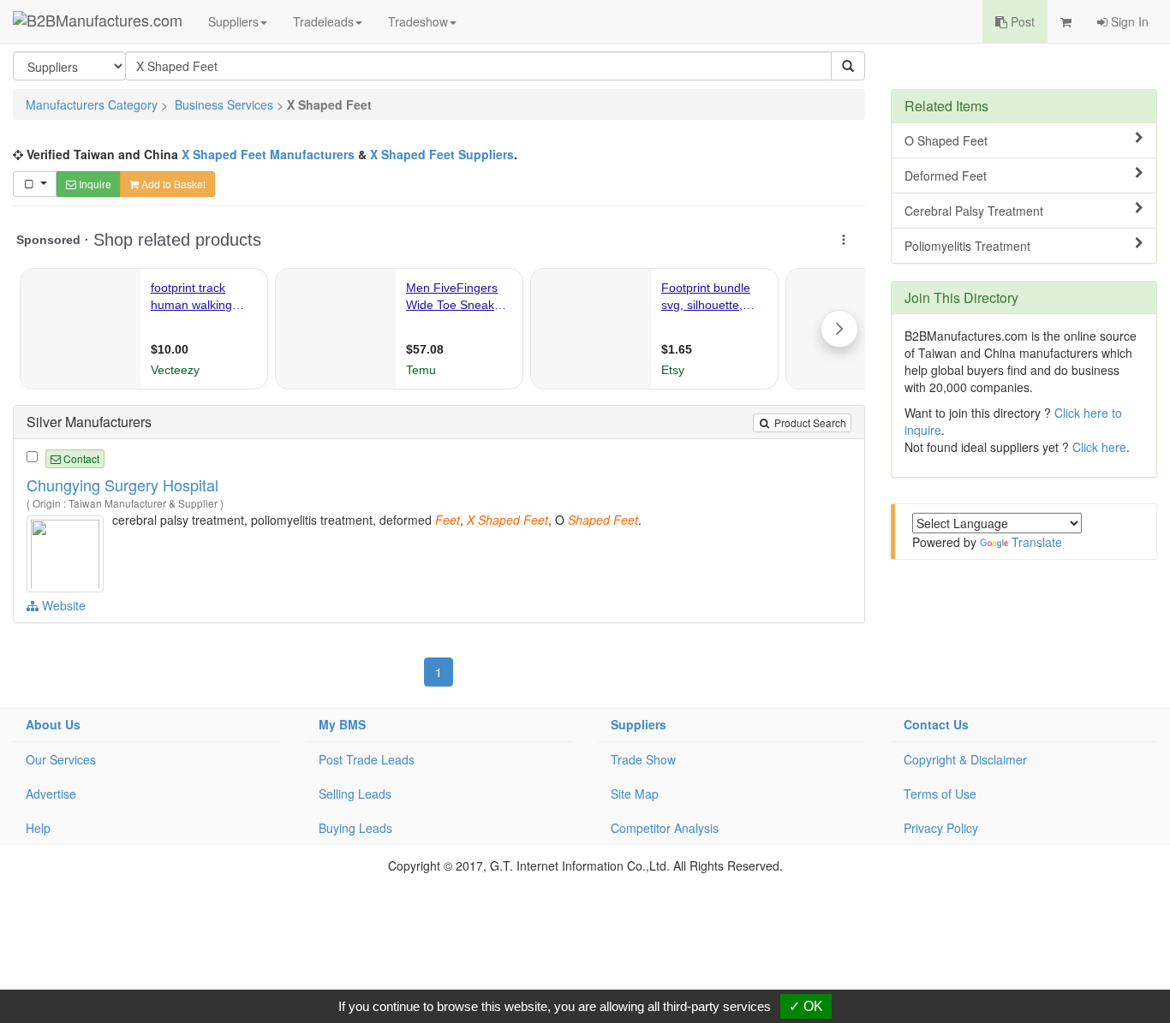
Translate (1037, 541)
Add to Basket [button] (172, 183)
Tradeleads (323, 21)
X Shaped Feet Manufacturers (268, 154)
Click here (1099, 446)
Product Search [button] (809, 422)
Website (62, 605)
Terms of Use (940, 793)
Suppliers (233, 21)
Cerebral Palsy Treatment (973, 210)
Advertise (51, 793)
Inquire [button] (93, 183)
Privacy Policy (941, 827)
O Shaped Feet (946, 140)
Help (38, 827)
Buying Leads (355, 827)
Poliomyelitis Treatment (967, 245)
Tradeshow (418, 21)
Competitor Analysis (665, 827)
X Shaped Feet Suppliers (442, 154)
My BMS (342, 724)
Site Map (635, 793)
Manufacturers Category (92, 104)
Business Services (224, 104)
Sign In (1128, 21)
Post (1021, 21)
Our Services (61, 759)
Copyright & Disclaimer (965, 759)
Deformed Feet (945, 175)
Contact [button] (80, 458)
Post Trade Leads (367, 759)
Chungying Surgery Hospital (122, 484)
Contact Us (936, 724)
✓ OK (806, 1006)
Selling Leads (355, 793)
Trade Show (643, 759)
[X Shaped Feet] (67, 551)
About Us (53, 724)
